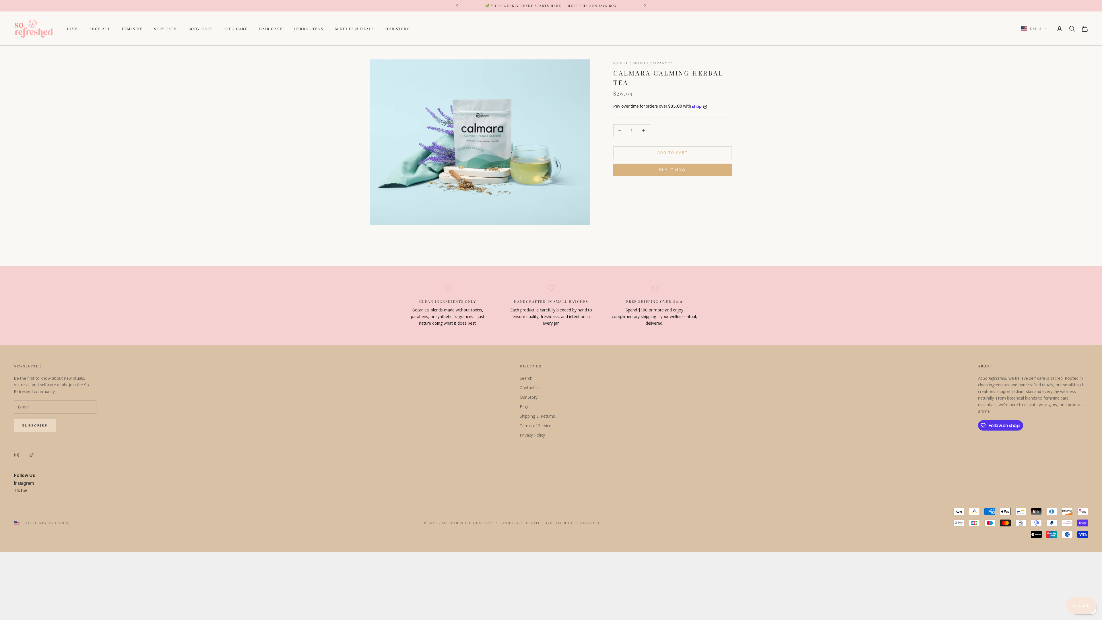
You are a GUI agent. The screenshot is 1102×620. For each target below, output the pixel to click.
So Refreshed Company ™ (643, 63)
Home (71, 28)
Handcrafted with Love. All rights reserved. (550, 523)
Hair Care (271, 28)
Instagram (24, 483)
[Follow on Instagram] (17, 455)
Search (526, 378)
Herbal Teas (308, 28)
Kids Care (235, 28)
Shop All (100, 28)
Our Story (397, 28)
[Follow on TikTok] (31, 455)
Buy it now (672, 169)
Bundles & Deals (354, 28)
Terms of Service (535, 425)
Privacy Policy (532, 435)
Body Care (201, 28)
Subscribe (34, 425)
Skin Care (165, 28)
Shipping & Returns (537, 416)
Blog (524, 406)
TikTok (21, 490)
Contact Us (530, 387)
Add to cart (672, 152)
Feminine (132, 28)
